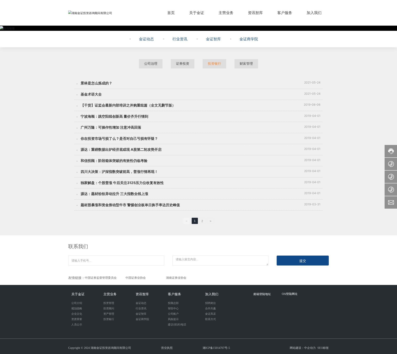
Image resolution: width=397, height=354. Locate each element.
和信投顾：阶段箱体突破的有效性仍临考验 (114, 161)
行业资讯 (179, 39)
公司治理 (150, 63)
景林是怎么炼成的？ (96, 83)
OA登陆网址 (290, 293)
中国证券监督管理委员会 (101, 277)
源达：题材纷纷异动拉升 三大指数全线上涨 (114, 194)
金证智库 (213, 39)
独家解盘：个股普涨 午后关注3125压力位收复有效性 (122, 183)
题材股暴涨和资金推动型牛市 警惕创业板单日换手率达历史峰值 (130, 205)
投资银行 (214, 63)
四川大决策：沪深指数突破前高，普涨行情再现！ (119, 172)
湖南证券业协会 (176, 277)
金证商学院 (248, 39)
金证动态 (146, 39)
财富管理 (246, 63)
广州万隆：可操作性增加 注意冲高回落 (111, 127)
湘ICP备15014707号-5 (216, 347)
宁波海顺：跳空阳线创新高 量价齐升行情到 (114, 116)
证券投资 (182, 63)
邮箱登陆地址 (262, 294)
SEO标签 (323, 347)
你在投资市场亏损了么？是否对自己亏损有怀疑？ (119, 138)
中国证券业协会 (136, 277)
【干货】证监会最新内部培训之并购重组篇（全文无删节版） (128, 105)
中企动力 (310, 347)
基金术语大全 (91, 94)
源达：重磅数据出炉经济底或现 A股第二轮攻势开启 (121, 149)
